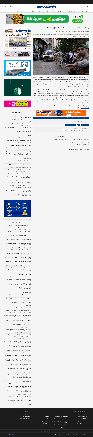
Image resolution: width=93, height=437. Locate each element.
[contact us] (42, 431)
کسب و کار (21, 11)
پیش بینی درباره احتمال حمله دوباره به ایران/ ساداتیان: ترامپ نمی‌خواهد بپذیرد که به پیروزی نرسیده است (19, 387)
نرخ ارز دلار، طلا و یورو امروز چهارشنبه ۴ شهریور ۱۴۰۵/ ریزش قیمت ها (18, 236)
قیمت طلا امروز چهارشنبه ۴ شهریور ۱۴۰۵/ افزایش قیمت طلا (19, 247)
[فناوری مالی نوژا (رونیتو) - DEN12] (17, 208)
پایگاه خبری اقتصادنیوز (81, 423)
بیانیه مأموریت (26, 416)
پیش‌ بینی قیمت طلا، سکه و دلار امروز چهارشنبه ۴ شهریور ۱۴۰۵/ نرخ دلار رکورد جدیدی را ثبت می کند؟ (17, 148)
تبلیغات (46, 416)
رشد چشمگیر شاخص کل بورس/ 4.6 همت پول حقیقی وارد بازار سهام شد (17, 254)
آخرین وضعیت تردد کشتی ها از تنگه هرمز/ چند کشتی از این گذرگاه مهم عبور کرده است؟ (18, 365)
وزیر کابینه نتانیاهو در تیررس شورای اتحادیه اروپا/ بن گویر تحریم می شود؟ (18, 403)
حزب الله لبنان (85, 125)
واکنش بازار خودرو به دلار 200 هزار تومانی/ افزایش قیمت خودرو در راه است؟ (18, 356)
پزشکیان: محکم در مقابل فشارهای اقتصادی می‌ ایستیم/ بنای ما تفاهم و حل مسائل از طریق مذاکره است (19, 287)
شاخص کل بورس (34, 2)
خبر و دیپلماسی (85, 11)
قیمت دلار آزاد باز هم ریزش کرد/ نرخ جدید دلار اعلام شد (20, 277)
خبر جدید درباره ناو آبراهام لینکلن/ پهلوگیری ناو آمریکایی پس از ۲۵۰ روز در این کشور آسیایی (18, 194)
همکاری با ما (45, 423)
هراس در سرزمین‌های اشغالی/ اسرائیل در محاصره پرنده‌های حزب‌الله (76, 147)
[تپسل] (36, 110)
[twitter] (81, 122)
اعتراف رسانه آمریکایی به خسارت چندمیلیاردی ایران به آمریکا (19, 167)
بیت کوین (49, 2)
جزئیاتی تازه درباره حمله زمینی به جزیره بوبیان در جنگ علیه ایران (18, 265)
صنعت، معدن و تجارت (61, 11)
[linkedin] (79, 122)
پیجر (78, 125)
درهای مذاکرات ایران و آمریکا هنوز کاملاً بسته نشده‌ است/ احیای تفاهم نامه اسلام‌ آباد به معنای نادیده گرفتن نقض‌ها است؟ (19, 284)
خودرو (48, 11)
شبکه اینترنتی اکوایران (82, 418)
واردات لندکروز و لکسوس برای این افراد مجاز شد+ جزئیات (20, 313)
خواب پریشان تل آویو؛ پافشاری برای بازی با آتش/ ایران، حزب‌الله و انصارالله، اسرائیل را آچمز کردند (70, 139)
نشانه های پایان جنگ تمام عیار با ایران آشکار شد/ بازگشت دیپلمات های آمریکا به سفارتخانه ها (18, 391)
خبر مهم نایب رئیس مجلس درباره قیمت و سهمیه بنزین (20, 185)
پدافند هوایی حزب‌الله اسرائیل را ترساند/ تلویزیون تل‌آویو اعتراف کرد (76, 142)
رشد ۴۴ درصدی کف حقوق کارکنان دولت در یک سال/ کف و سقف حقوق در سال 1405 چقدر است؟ (18, 273)
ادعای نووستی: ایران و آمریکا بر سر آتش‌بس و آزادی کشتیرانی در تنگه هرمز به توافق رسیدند (18, 190)
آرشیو (32, 11)
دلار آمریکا (17, 2)
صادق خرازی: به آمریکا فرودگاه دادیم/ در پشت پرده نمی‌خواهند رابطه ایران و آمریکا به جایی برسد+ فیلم (17, 161)
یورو (78, 2)
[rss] (46, 431)
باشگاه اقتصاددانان (42, 11)
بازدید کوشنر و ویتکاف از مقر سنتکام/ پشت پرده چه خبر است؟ (19, 338)
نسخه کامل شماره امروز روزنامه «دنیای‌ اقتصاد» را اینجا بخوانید (17, 49)
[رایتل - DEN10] (17, 104)
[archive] (39, 431)
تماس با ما (46, 414)
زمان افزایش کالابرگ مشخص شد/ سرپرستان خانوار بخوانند (20, 138)
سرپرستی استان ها (44, 421)
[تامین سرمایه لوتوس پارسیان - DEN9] (17, 87)
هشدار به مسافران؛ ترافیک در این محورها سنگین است (20, 352)
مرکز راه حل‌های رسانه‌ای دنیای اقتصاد (59, 425)
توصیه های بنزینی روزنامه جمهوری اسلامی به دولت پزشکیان (19, 394)
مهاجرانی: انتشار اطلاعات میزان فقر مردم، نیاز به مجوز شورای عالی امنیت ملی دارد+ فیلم (18, 291)
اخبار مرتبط (61, 136)
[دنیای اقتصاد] (46, 7)
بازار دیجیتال (53, 11)
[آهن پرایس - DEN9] (17, 68)
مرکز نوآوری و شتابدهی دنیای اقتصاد (60, 418)
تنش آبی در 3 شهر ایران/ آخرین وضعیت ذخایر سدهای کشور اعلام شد (18, 295)
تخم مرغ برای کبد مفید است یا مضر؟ (24, 131)
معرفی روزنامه (26, 414)
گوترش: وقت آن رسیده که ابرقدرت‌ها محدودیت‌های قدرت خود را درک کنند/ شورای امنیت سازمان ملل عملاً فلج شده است (17, 124)
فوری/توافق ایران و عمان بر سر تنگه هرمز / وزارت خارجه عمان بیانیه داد (18, 128)
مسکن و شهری (73, 11)
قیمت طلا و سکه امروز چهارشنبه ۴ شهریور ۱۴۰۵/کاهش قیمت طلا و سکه (18, 262)
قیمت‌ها (36, 11)
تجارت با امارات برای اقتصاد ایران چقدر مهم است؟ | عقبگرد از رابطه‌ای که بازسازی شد (18, 397)
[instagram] (54, 431)
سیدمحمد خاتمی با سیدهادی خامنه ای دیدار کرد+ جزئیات (20, 180)
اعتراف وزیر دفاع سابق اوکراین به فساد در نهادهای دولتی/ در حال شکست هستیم (18, 369)
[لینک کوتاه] (86, 122)
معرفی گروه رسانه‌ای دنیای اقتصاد (79, 414)
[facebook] (84, 122)
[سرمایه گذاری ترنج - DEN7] (46, 19)
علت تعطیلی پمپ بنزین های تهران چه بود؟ (22, 187)
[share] (44, 431)
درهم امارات (64, 2)
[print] (74, 122)
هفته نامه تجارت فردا (82, 421)
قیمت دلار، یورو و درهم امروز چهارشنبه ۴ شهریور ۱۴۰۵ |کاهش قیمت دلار (19, 240)
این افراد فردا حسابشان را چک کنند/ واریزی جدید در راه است (19, 164)
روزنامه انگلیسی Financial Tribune (60, 427)
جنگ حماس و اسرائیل (70, 125)
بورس (68, 11)
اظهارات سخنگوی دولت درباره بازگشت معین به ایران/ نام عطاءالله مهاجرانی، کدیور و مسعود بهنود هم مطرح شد (18, 228)
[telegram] (76, 122)
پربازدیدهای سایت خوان (17, 112)
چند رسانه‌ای (27, 11)
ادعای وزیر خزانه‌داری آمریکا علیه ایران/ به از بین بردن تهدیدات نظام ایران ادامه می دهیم (18, 380)
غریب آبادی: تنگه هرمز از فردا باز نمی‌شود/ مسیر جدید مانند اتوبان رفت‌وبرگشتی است (18, 157)
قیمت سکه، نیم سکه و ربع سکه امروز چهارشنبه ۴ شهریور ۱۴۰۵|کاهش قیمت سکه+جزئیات (18, 244)
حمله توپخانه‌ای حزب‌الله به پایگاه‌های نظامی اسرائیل (79, 149)
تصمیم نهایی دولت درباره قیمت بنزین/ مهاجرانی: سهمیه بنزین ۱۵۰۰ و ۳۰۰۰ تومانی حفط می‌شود (18, 177)
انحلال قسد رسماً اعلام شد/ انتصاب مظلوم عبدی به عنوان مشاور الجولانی (19, 134)
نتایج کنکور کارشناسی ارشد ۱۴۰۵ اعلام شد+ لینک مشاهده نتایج (19, 140)
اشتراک (46, 418)
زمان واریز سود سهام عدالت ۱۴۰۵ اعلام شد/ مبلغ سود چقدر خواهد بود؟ (18, 120)
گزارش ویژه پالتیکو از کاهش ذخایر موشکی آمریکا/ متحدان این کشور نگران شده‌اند (18, 258)
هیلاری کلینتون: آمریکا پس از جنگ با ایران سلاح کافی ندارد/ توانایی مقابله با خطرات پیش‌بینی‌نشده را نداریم (18, 170)
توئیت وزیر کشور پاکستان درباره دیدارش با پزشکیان (21, 145)
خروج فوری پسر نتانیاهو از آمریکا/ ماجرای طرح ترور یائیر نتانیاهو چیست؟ (18, 321)
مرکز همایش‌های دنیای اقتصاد (61, 416)
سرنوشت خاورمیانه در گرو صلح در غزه (81, 144)
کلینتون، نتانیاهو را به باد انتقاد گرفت (24, 143)
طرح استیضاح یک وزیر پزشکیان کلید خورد (23, 327)
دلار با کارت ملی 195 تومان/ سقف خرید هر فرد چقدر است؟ (19, 225)
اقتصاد (79, 11)
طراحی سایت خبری (9, 434)
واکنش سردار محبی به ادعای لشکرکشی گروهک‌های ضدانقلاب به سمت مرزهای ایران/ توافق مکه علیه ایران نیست (19, 335)
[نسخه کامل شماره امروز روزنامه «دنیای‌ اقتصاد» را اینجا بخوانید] (17, 37)
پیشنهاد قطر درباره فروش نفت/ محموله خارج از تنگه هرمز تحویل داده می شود (18, 280)
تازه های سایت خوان (17, 222)
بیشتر (17, 11)
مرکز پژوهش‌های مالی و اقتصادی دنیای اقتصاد (59, 421)
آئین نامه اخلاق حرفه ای (24, 418)
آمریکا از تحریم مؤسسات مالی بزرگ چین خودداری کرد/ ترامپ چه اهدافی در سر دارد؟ (18, 299)
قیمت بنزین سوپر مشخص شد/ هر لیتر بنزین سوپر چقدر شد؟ (19, 182)
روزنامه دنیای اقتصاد (82, 416)
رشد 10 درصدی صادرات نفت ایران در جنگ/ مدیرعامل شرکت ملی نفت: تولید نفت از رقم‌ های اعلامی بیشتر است (18, 345)
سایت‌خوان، (83, 117)
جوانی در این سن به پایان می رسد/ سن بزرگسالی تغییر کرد (19, 173)
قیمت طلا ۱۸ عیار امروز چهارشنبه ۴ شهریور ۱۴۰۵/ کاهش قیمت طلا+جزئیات (19, 250)
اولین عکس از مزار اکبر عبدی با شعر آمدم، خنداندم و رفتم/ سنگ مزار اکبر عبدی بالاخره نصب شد (18, 116)
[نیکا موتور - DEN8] (17, 54)
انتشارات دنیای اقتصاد (63, 414)
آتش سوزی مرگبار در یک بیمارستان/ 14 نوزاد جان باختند (20, 324)
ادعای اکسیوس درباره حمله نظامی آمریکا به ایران (22, 372)
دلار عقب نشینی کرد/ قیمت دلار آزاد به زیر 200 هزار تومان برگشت (18, 310)
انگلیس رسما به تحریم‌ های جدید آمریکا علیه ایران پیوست (20, 308)
